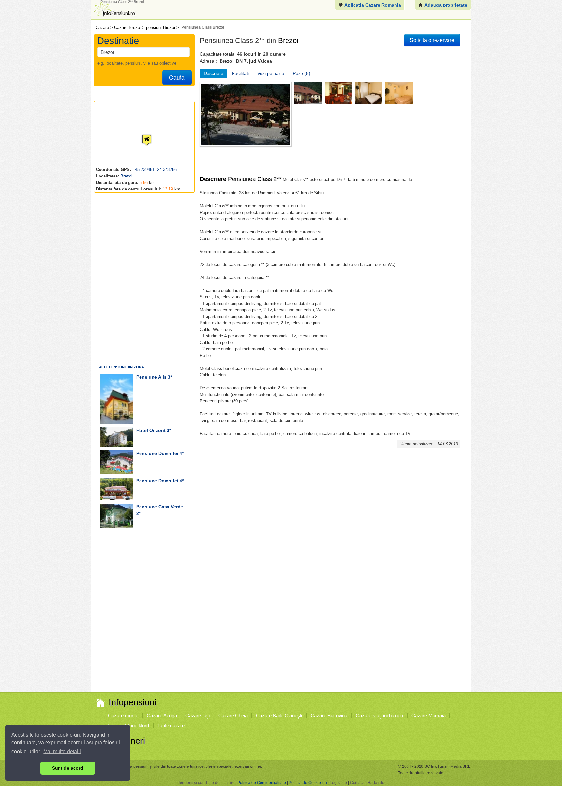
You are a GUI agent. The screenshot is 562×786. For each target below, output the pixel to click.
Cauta (177, 77)
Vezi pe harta (270, 73)
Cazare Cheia (233, 715)
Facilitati (240, 73)
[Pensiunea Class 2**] (308, 92)
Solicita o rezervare (432, 40)
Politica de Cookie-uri (308, 782)
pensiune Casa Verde (159, 506)
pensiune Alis (151, 377)
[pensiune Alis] (116, 399)
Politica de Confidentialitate (261, 782)
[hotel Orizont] (116, 437)
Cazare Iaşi (197, 715)
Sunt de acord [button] (67, 768)
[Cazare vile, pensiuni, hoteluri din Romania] (114, 8)
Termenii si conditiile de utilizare (206, 782)
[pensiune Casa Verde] (116, 516)
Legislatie (338, 782)
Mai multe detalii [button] (62, 751)
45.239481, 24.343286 (155, 169)
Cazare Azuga (162, 715)
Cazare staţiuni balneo (379, 715)
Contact (357, 782)
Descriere (213, 73)
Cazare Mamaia (428, 715)
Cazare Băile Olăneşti (279, 715)
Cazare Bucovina (329, 715)
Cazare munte (123, 715)
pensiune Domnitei (157, 453)
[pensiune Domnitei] (116, 462)
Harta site (376, 782)
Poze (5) (301, 73)
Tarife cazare (171, 725)
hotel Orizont (151, 430)
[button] (141, 133)
